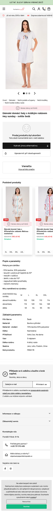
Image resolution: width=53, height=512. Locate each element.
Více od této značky (26, 169)
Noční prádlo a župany (26, 100)
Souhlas (26, 506)
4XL (21, 252)
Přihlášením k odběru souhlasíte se (25, 391)
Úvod (5, 100)
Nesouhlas (26, 501)
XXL (11, 252)
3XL (16, 252)
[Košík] (48, 8)
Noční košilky (42, 100)
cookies (33, 497)
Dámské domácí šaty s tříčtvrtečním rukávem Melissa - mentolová (16, 231)
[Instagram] (10, 468)
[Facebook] (5, 468)
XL (6, 252)
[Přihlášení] (38, 8)
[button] (4, 9)
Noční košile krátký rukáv (14, 103)
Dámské (12, 100)
